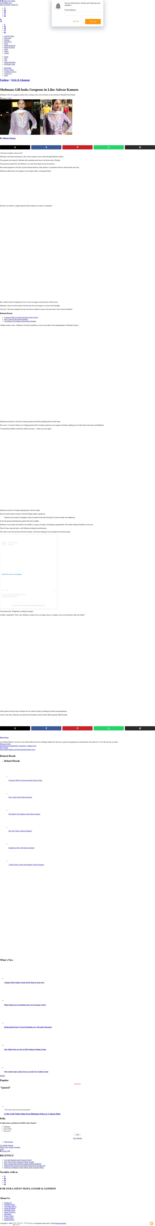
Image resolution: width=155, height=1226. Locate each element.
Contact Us (14, 5)
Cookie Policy (9, 1218)
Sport (6, 49)
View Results (77, 1138)
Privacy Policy (9, 70)
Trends (6, 53)
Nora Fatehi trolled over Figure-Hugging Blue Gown (17, 749)
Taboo (6, 51)
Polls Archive (8, 1142)
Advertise (7, 5)
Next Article (4, 748)
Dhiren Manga (9, 138)
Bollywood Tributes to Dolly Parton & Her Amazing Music (24, 1167)
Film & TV (8, 42)
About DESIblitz (10, 62)
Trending (17, 1147)
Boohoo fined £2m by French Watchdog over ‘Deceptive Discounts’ (28, 1027)
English (17, 1224)
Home (6, 57)
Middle (5, 1145)
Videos (13, 1)
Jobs (5, 1)
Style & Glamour (20, 80)
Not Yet (76, 21)
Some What (7, 1129)
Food (6, 44)
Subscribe (93, 21)
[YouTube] (5, 16)
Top (1, 1145)
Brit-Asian (7, 38)
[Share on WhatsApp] (109, 147)
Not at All (7, 1131)
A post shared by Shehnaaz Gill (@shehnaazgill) (29, 605)
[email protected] (60, 1223)
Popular (11, 1147)
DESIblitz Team (9, 64)
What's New (4, 1147)
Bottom (10, 1145)
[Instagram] (5, 14)
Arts (8, 1)
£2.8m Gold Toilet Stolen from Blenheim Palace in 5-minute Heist (32, 1114)
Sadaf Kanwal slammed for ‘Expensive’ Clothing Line (18, 746)
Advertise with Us (10, 72)
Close (2, 1149)
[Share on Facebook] (46, 147)
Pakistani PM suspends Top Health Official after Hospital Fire (24, 1166)
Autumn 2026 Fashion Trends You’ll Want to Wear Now (24, 982)
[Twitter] (5, 10)
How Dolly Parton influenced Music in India (19, 1162)
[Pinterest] (5, 12)
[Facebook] (4, 8)
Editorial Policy (9, 1220)
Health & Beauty (10, 45)
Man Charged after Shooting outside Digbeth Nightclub (22, 1164)
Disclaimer (7, 68)
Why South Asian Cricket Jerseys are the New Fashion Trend (26, 1072)
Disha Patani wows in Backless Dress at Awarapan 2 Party (25, 1005)
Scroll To (5, 1151)
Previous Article (5, 744)
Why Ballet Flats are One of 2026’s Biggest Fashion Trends (25, 1049)
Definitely (7, 1127)
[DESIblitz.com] (6, 3)
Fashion (6, 40)
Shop (1, 5)
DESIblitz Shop (9, 1204)
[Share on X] (15, 147)
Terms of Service (10, 1212)
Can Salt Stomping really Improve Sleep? (18, 1160)
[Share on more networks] (140, 147)
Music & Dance (9, 47)
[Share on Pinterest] (77, 147)
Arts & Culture (9, 36)
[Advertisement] (36, 188)
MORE (2, 1076)
